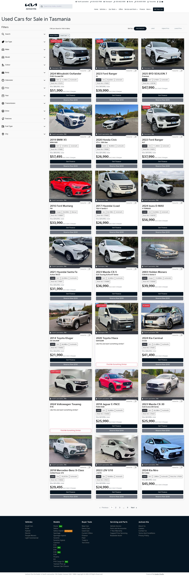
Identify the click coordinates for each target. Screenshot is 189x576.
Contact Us (143, 531)
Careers (141, 528)
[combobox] (55, 6)
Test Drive (85, 543)
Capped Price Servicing (118, 533)
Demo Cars (86, 528)
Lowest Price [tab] (178, 28)
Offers (121, 9)
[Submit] (41, 6)
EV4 (55, 547)
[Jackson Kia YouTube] (163, 2)
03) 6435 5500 (141, 1)
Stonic (55, 526)
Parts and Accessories (118, 528)
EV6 (55, 552)
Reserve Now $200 (71, 100)
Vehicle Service (115, 526)
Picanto (56, 557)
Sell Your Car (158, 9)
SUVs (27, 528)
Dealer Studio (159, 574)
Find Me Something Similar (117, 364)
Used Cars (85, 531)
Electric (28, 533)
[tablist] (159, 28)
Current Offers (87, 533)
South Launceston (83, 1)
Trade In (85, 540)
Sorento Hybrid (59, 540)
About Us (142, 526)
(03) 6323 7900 (97, 1)
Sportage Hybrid (59, 536)
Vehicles (102, 9)
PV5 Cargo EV (58, 562)
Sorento (56, 538)
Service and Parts (130, 9)
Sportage (56, 533)
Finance (142, 9)
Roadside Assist (116, 536)
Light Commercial (31, 538)
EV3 (55, 545)
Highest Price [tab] (165, 28)
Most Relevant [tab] (140, 28)
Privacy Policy (144, 536)
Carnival (56, 543)
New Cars (85, 526)
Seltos (55, 528)
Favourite (83, 70)
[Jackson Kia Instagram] (160, 2)
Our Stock (112, 9)
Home (96, 9)
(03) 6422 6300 (120, 1)
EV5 (55, 550)
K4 (54, 559)
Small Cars (29, 526)
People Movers (30, 536)
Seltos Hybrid (58, 531)
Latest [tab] (153, 28)
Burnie (131, 1)
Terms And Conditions (147, 533)
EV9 (55, 555)
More (148, 9)
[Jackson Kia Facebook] (158, 2)
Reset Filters (54, 35)
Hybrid (27, 531)
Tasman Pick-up (59, 564)
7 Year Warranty (116, 531)
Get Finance (70, 95)
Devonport (109, 1)
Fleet (83, 538)
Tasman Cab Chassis (61, 566)
